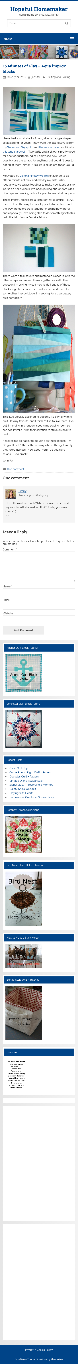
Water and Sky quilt (19, 147)
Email (7, 600)
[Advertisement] (16, 1163)
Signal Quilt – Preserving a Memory (31, 784)
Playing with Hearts (21, 793)
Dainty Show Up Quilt (22, 789)
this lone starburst (14, 151)
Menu (8, 38)
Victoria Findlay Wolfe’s (34, 175)
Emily (22, 491)
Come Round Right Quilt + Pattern (30, 772)
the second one (49, 147)
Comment (10, 549)
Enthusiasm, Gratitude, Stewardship (31, 797)
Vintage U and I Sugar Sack (26, 780)
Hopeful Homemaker (39, 9)
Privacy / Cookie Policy (39, 1350)
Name (7, 586)
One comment (15, 469)
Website (8, 613)
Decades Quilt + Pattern (24, 776)
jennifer (36, 77)
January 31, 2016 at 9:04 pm (35, 495)
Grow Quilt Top (18, 768)
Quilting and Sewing (58, 77)
